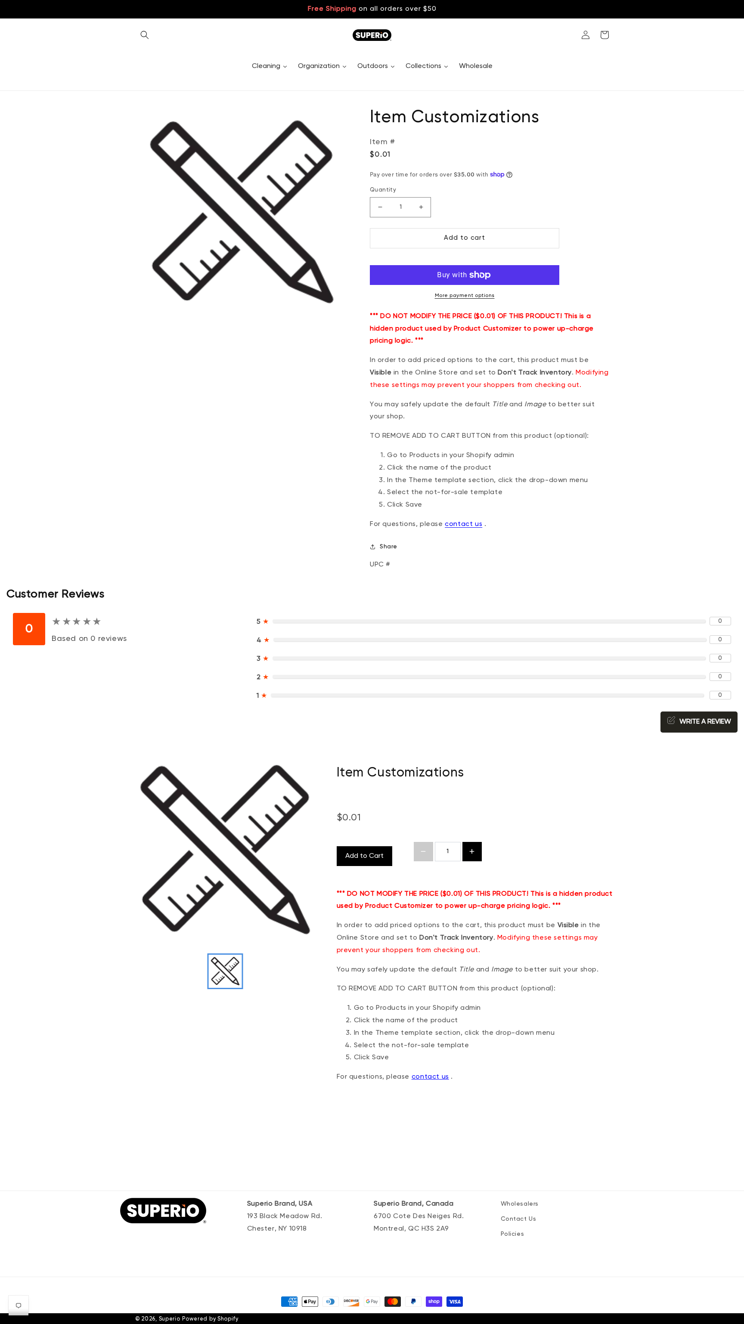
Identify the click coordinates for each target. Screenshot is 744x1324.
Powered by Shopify (210, 1319)
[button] (144, 34)
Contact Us (518, 1219)
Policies (512, 1234)
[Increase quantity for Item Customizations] (472, 851)
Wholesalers (520, 1204)
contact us (430, 1076)
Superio (169, 1319)
